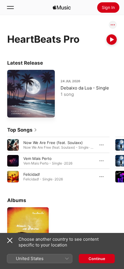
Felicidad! (31, 174)
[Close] (9, 240)
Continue (97, 258)
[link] (22, 130)
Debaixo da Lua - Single (85, 88)
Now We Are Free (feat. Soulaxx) (53, 142)
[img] (62, 7)
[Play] (111, 39)
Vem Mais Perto (37, 158)
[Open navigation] (10, 7)
